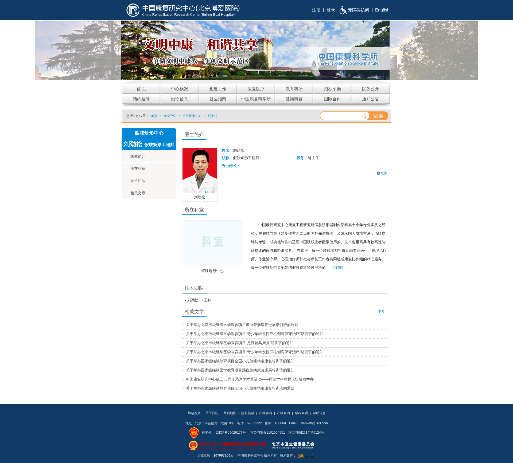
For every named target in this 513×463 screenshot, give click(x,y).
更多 (381, 311)
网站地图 (229, 413)
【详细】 (338, 267)
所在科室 (137, 168)
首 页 (141, 89)
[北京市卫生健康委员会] (297, 445)
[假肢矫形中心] (212, 243)
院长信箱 (247, 413)
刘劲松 (193, 300)
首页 (154, 116)
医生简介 (137, 156)
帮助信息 (319, 413)
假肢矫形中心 (212, 271)
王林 (207, 300)
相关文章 (137, 193)
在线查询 (283, 413)
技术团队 (137, 181)
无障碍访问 (358, 10)
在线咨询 (265, 413)
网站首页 (194, 413)
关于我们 (211, 413)
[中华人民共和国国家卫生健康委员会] (227, 445)
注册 (316, 10)
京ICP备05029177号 (231, 432)
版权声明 (301, 413)
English (382, 10)
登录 (331, 10)
